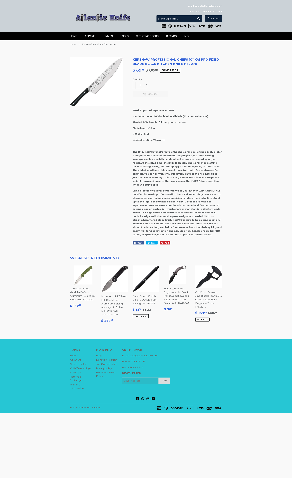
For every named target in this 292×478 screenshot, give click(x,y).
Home (74, 36)
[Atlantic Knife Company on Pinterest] (142, 399)
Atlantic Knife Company (88, 407)
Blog (99, 355)
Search (74, 355)
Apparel (91, 36)
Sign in (193, 11)
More (188, 36)
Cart (216, 18)
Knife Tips (75, 372)
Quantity (137, 79)
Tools (124, 36)
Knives (108, 36)
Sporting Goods (147, 36)
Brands (171, 36)
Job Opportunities (106, 364)
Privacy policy (104, 368)
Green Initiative (78, 364)
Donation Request (106, 359)
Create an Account (212, 11)
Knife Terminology (80, 368)
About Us (75, 359)
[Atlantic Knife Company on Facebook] (137, 399)
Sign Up (164, 381)
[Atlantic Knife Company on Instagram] (147, 399)
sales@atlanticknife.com (144, 355)
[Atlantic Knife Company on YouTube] (153, 399)
